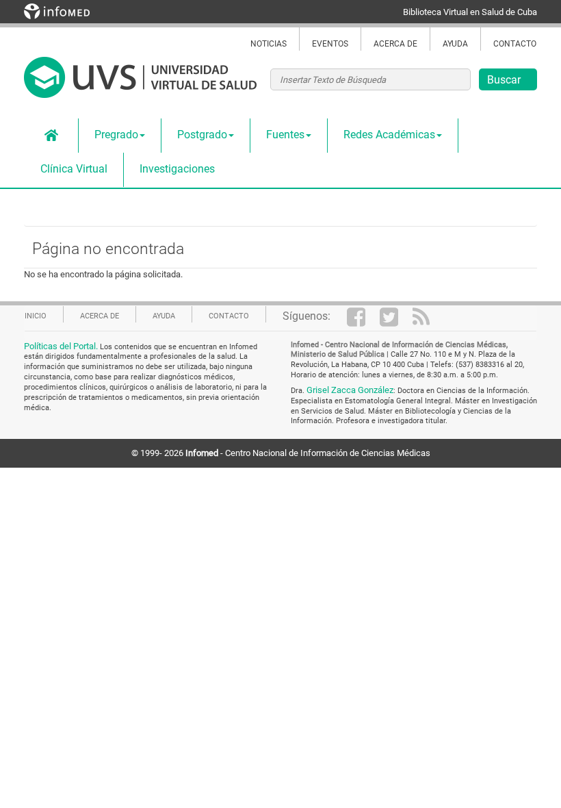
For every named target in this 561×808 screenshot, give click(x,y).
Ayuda (455, 44)
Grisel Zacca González (349, 390)
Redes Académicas (389, 134)
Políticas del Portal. (62, 346)
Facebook (363, 316)
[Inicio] (140, 84)
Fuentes (285, 134)
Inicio (51, 135)
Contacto (514, 44)
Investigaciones (177, 168)
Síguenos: (306, 316)
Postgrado (202, 134)
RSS (429, 316)
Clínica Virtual (73, 168)
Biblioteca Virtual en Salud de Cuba (470, 12)
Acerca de (395, 44)
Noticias (268, 44)
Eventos (330, 44)
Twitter (396, 316)
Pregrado (116, 134)
